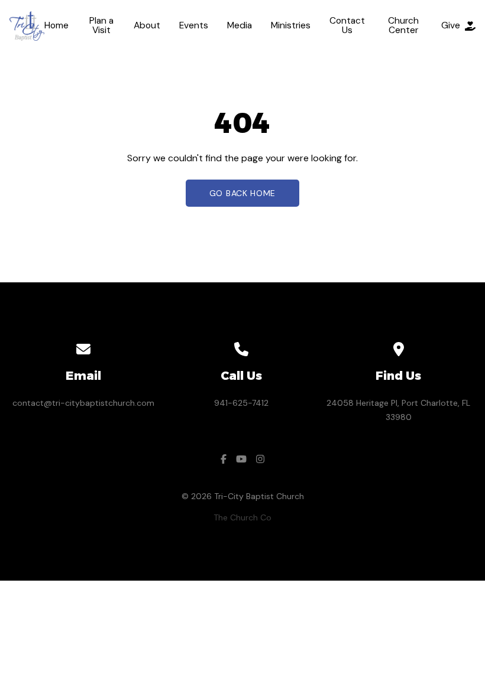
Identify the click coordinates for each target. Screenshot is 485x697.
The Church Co (242, 517)
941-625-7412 (241, 403)
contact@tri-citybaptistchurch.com (83, 403)
